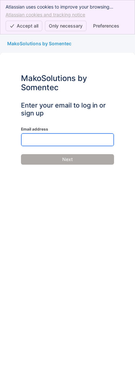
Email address (34, 129)
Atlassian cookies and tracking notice (45, 14)
